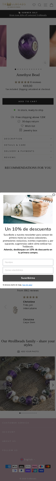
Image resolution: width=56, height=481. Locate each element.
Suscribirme (28, 278)
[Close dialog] (54, 195)
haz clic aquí (27, 285)
